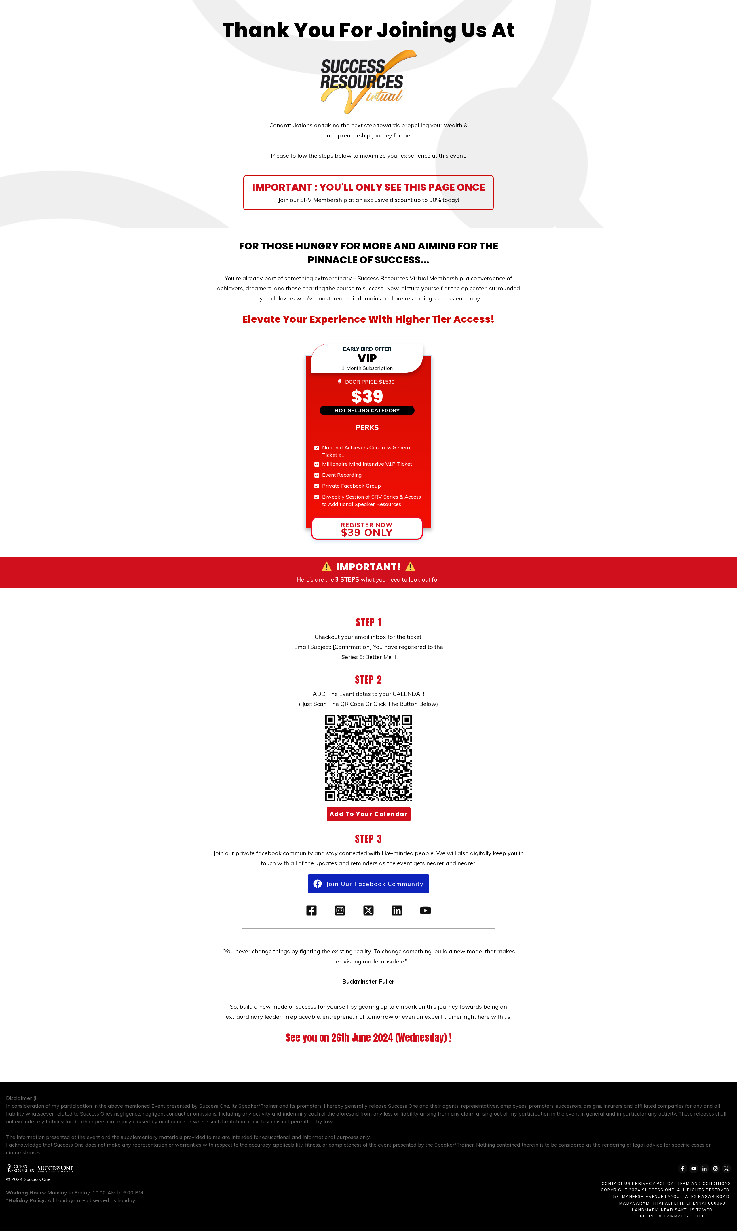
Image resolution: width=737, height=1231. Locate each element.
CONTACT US (616, 1183)
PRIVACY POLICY (654, 1183)
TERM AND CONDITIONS (704, 1183)
